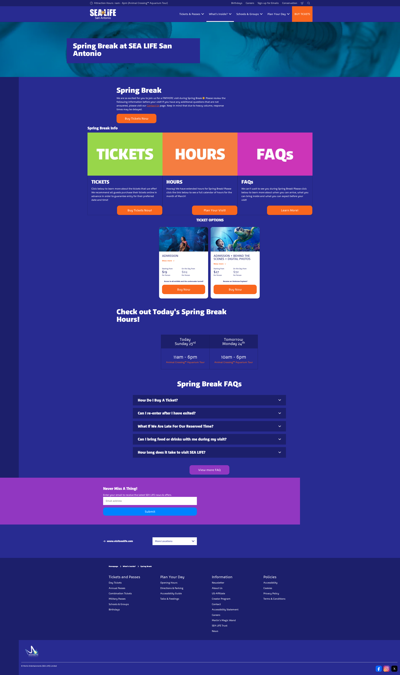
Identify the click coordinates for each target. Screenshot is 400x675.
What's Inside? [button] (218, 14)
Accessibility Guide (171, 593)
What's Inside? (129, 566)
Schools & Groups (119, 604)
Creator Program (221, 598)
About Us (217, 587)
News (215, 630)
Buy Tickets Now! (140, 210)
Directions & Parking (171, 587)
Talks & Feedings (169, 598)
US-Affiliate (218, 593)
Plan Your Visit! (215, 210)
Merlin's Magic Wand (224, 620)
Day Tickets (115, 582)
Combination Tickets (120, 593)
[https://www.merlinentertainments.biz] (32, 651)
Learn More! (289, 210)
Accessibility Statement (225, 609)
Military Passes (117, 598)
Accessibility (270, 582)
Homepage (113, 566)
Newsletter (218, 582)
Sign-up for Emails (268, 3)
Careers (250, 3)
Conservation (289, 3)
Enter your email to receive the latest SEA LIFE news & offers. (137, 494)
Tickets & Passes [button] (189, 14)
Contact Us (153, 105)
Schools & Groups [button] (247, 14)
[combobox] (174, 541)
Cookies (267, 587)
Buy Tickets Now (136, 118)
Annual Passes (117, 587)
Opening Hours (168, 582)
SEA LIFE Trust (219, 625)
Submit (150, 511)
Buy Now (183, 289)
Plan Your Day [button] (277, 14)
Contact (216, 604)
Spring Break (146, 566)
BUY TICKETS (302, 14)
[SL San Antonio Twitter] (394, 668)
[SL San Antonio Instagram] (386, 668)
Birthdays (236, 3)
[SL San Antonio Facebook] (379, 668)
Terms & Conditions (274, 598)
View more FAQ (209, 470)
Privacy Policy (271, 593)
